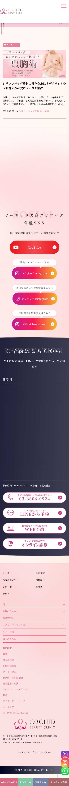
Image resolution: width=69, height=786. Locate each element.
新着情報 (40, 572)
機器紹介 (40, 579)
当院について (9, 579)
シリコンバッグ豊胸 (29, 111)
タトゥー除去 (9, 671)
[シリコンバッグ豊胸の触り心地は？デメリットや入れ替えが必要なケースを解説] (34, 64)
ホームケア (8, 707)
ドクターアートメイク (14, 701)
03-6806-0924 (17, 161)
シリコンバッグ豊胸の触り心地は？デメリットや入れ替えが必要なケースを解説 (34, 85)
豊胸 (5, 654)
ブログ (6, 593)
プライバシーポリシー (41, 752)
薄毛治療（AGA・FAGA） (16, 712)
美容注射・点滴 (10, 683)
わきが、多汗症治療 (13, 677)
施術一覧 (7, 586)
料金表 (39, 586)
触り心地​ (44, 111)
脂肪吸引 (7, 648)
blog (10, 45)
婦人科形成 (8, 660)
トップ (6, 572)
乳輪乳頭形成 (9, 665)
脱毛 (5, 695)
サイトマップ (23, 752)
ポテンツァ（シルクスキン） (17, 689)
